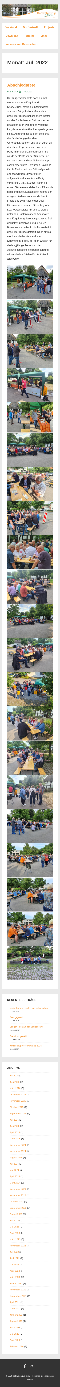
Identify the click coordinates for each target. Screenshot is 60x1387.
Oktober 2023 (17, 1201)
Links (43, 35)
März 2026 (15, 1088)
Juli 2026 (14, 1075)
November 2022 (18, 1245)
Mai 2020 (14, 1334)
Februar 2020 (17, 1346)
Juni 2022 (15, 1258)
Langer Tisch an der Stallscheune (27, 1026)
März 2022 (15, 1277)
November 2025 (18, 1101)
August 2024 (16, 1157)
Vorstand (11, 27)
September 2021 (18, 1296)
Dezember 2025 (18, 1094)
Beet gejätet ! (16, 1017)
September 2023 (18, 1208)
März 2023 (15, 1239)
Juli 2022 (14, 1252)
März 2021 (15, 1308)
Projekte (49, 27)
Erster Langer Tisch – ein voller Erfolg (29, 1008)
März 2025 (15, 1138)
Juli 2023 (14, 1220)
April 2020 (15, 1340)
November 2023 (18, 1195)
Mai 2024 (14, 1170)
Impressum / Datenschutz (21, 44)
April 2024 (15, 1176)
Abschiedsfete (21, 85)
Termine (29, 35)
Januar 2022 (16, 1283)
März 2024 (15, 1182)
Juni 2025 (15, 1126)
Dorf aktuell (30, 27)
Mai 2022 (14, 1264)
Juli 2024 (14, 1163)
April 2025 (15, 1132)
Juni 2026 (15, 1082)
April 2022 (15, 1271)
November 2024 (18, 1151)
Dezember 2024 (18, 1145)
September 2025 (18, 1113)
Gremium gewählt (19, 1036)
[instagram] (32, 1367)
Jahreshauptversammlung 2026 (26, 1045)
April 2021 (15, 1302)
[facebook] (25, 1367)
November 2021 (18, 1289)
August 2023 (16, 1214)
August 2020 (16, 1321)
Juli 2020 (14, 1327)
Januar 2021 (16, 1315)
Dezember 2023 (18, 1189)
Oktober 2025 (17, 1107)
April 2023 (15, 1233)
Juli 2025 (14, 1119)
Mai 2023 (14, 1226)
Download (11, 35)
